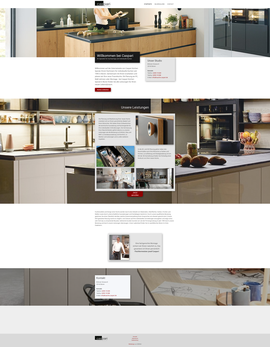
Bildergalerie (160, 4)
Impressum (135, 338)
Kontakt (170, 4)
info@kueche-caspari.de (160, 77)
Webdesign (132, 344)
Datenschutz (135, 340)
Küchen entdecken (103, 90)
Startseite (148, 4)
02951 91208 (157, 75)
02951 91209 (157, 73)
